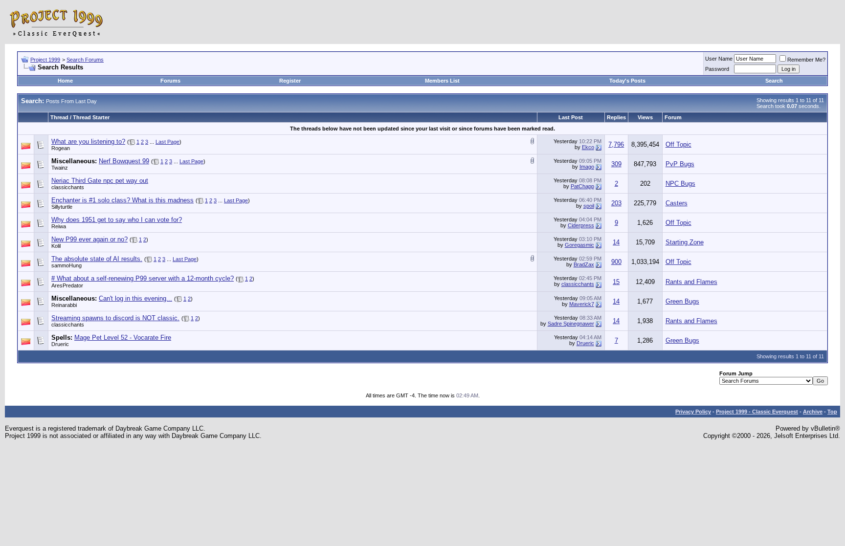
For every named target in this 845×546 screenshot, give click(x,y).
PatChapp (582, 186)
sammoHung (66, 265)
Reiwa (58, 226)
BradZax (584, 264)
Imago (586, 167)
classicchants (67, 187)
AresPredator (67, 285)
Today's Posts (627, 81)
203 (616, 203)
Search (774, 81)
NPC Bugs (680, 183)
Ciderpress (581, 225)
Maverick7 (581, 304)
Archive (813, 412)
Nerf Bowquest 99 (124, 161)
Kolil (56, 246)
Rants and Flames (691, 281)
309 (616, 164)
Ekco (588, 147)
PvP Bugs (680, 164)
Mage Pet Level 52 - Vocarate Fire (122, 337)
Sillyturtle (61, 207)
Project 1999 (45, 60)
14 (616, 242)
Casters (677, 203)
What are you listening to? (88, 141)
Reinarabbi (64, 305)
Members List (442, 81)
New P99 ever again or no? (89, 239)
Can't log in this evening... (135, 298)
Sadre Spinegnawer (571, 324)
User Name (719, 59)
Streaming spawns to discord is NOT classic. (115, 318)
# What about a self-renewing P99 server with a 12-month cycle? (142, 278)
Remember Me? (806, 60)
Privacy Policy (693, 412)
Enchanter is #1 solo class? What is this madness (122, 200)
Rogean (60, 148)
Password (717, 69)
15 (616, 281)
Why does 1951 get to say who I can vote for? (116, 219)
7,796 (616, 144)
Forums (170, 81)
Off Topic (678, 144)
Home (65, 81)
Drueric (60, 344)
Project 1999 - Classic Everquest (757, 412)
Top (832, 412)
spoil (588, 206)
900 (616, 261)
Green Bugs (682, 301)
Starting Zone (685, 242)
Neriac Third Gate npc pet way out (99, 180)
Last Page (167, 142)
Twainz (59, 168)
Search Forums (85, 60)
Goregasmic (579, 245)
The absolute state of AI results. (96, 258)
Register (290, 81)
